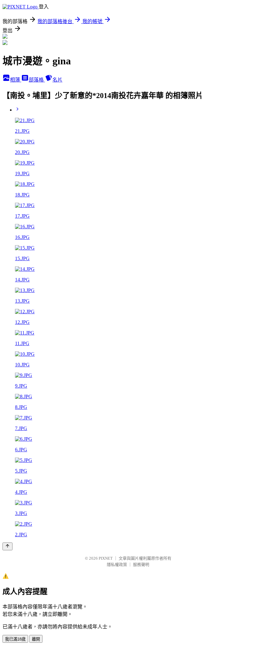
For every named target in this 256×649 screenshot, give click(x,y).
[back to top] (7, 546)
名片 (57, 79)
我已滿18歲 (15, 639)
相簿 (15, 79)
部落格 (37, 79)
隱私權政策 (117, 564)
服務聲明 (141, 564)
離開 (36, 639)
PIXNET (106, 558)
